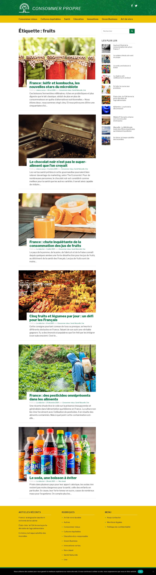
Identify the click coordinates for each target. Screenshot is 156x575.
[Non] (153, 571)
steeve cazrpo (41, 90)
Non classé (62, 481)
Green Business (109, 19)
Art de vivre (127, 19)
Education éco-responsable (76, 536)
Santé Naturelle (77, 90)
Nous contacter (114, 518)
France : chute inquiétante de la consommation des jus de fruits (55, 244)
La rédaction (40, 249)
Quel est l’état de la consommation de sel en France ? (122, 47)
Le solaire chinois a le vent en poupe (123, 56)
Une (84, 90)
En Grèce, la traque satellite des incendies (123, 138)
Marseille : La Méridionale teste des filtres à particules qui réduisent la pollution (124, 129)
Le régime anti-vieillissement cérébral (122, 77)
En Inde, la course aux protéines (121, 87)
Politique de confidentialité (118, 527)
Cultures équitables (51, 19)
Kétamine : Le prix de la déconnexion (122, 108)
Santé (67, 19)
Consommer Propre (56, 8)
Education (79, 19)
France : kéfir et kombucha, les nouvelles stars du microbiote (54, 85)
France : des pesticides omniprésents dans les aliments (59, 397)
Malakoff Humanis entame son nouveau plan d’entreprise (123, 119)
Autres (67, 522)
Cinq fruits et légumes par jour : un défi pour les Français (61, 318)
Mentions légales (114, 522)
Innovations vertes (72, 546)
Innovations (92, 19)
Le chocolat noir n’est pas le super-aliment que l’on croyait (57, 164)
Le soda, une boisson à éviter (53, 478)
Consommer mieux (28, 19)
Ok (140, 571)
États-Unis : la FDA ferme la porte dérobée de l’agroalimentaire (123, 98)
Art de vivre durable (72, 518)
